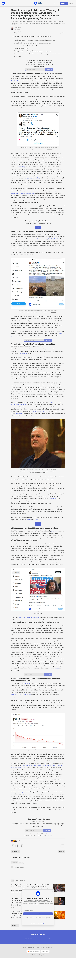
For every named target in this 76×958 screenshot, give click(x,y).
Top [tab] (13, 880)
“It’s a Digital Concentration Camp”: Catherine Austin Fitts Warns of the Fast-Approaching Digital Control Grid (30, 886)
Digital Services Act (37, 411)
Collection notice (49, 947)
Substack (30, 955)
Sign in (71, 3)
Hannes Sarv (18, 27)
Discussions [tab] (22, 880)
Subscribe (63, 3)
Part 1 (29, 520)
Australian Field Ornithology (39, 239)
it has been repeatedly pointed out (29, 618)
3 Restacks (24, 841)
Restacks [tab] (21, 862)
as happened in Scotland (32, 178)
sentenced (54, 531)
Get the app (45, 951)
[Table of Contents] (2, 479)
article (57, 668)
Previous (16, 851)
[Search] (54, 3)
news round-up (20, 167)
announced (28, 683)
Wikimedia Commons (41, 472)
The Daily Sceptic (53, 239)
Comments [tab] (14, 862)
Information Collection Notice (37, 918)
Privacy (38, 947)
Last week (19, 414)
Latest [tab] (16, 880)
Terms (42, 947)
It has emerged (53, 499)
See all (14, 925)
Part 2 (36, 520)
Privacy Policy (49, 918)
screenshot (49, 149)
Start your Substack (34, 951)
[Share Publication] (57, 3)
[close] (52, 891)
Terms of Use (45, 917)
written (21, 761)
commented (34, 626)
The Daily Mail (15, 81)
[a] (59, 887)
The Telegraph (23, 353)
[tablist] (17, 862)
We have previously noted (19, 792)
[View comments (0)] (17, 32)
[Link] (9, 73)
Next (60, 851)
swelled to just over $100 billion (21, 695)
